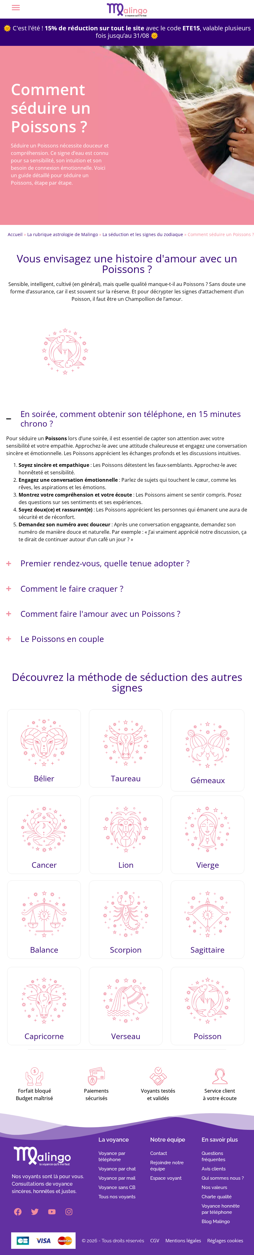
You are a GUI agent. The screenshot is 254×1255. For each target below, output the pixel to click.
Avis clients (214, 1169)
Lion (126, 864)
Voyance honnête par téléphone (221, 1209)
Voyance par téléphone (112, 1156)
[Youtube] (52, 1212)
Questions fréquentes (213, 1156)
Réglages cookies (225, 1240)
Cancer (44, 864)
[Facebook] (18, 1212)
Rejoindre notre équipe (167, 1166)
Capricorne (44, 1036)
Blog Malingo (216, 1221)
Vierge (207, 864)
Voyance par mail (117, 1178)
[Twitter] (35, 1212)
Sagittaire (207, 949)
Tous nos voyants (117, 1197)
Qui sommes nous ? (223, 1178)
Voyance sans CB (117, 1187)
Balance (44, 949)
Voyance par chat (117, 1169)
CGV (154, 1240)
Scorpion (126, 949)
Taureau (126, 778)
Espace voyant (166, 1178)
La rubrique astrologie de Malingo (62, 234)
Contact (158, 1153)
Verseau (125, 1036)
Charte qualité (217, 1197)
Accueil (15, 234)
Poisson (207, 1036)
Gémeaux (207, 780)
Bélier (44, 778)
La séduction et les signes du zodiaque (143, 234)
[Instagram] (69, 1212)
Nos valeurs (214, 1187)
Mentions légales (183, 1240)
